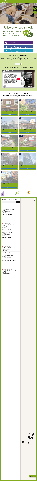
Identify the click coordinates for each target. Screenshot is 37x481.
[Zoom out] (34, 200)
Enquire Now (9, 114)
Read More (18, 64)
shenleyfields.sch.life (4, 265)
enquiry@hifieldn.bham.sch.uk (6, 234)
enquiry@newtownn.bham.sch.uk (6, 257)
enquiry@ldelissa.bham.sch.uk (6, 249)
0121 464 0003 (4, 271)
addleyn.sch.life (4, 212)
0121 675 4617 (4, 233)
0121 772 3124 (4, 225)
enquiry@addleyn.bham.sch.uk (6, 211)
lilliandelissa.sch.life (4, 250)
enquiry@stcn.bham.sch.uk (5, 272)
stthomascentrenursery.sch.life (6, 273)
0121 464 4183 (4, 210)
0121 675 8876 (4, 256)
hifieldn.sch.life (4, 235)
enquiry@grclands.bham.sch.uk (6, 226)
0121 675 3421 (4, 248)
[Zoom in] (34, 199)
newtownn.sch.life (4, 258)
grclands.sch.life (4, 227)
